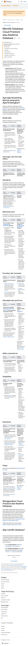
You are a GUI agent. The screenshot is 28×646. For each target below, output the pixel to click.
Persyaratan (3, 639)
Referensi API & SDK (5, 581)
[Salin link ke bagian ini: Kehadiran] (12, 180)
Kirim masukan (7, 25)
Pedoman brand (4, 615)
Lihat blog (3, 593)
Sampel (2, 583)
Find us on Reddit (4, 595)
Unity (13, 551)
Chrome (2, 628)
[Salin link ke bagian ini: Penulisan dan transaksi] (22, 273)
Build (22, 19)
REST (21, 551)
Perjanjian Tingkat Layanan (8, 336)
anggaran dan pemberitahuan (9, 488)
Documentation (6, 5)
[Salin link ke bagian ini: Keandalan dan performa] (23, 300)
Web (16, 551)
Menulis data (21, 283)
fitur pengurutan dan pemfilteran (20, 225)
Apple (21, 550)
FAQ (2, 618)
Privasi (8, 639)
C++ (11, 551)
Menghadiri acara (4, 601)
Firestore (15, 5)
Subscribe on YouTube (5, 599)
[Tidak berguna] (19, 22)
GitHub (2, 588)
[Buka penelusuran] (19, 1)
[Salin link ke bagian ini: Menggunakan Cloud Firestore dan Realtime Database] (13, 506)
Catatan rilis (3, 613)
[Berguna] (17, 22)
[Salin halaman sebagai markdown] (19, 38)
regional (19, 311)
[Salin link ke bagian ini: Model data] (12, 118)
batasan (9, 395)
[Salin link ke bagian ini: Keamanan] (12, 422)
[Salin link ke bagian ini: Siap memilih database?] (4, 532)
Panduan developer (5, 579)
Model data (19, 151)
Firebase (4, 19)
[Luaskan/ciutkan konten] (12, 42)
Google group (4, 611)
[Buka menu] (2, 1)
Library (2, 585)
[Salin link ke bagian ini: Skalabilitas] (12, 377)
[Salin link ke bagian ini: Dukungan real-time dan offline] (9, 159)
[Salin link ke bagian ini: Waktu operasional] (18, 353)
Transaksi (6, 292)
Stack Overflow (4, 609)
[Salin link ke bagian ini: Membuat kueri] (16, 212)
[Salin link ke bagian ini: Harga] (8, 465)
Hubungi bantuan (4, 607)
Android (7, 551)
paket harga (19, 488)
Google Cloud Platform (5, 632)
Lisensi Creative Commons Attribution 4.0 (14, 565)
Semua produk (4, 634)
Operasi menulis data (8, 283)
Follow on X (3, 597)
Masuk (25, 1)
